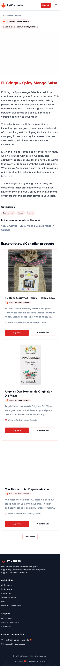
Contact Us (6, 626)
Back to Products (14, 15)
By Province (6, 589)
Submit (45, 5)
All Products (6, 585)
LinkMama (32, 661)
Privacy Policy (7, 618)
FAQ (3, 601)
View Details (43, 332)
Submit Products (8, 597)
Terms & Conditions (10, 622)
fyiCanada (15, 5)
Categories (6, 593)
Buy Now (17, 332)
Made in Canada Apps (11, 605)
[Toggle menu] (56, 5)
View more (30, 537)
